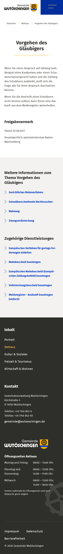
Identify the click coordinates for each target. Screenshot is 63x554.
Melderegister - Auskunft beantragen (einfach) (31, 297)
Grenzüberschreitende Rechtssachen (31, 202)
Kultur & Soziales (15, 354)
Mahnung (14, 211)
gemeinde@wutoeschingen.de (24, 421)
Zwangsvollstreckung (21, 221)
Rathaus (25, 24)
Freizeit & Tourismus (18, 361)
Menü (52, 7)
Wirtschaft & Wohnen (18, 368)
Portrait (9, 339)
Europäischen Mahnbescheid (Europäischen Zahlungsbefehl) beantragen (32, 273)
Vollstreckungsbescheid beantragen (30, 285)
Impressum (11, 531)
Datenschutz (34, 531)
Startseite (11, 24)
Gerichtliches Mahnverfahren (26, 192)
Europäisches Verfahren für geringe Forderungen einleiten (32, 250)
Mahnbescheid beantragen (25, 262)
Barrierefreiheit (14, 538)
